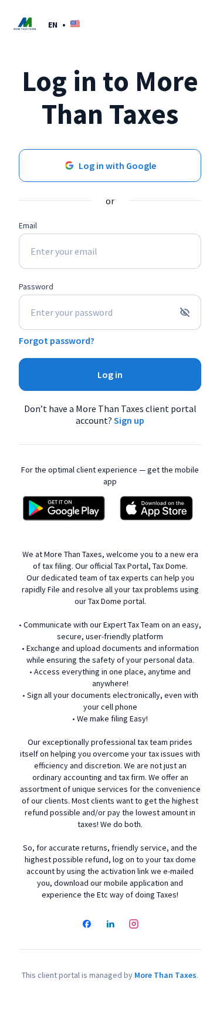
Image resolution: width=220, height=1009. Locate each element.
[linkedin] (110, 925)
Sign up (129, 420)
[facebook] (87, 925)
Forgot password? (56, 340)
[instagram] (133, 925)
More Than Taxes (165, 975)
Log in (110, 374)
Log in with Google (117, 165)
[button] (64, 24)
